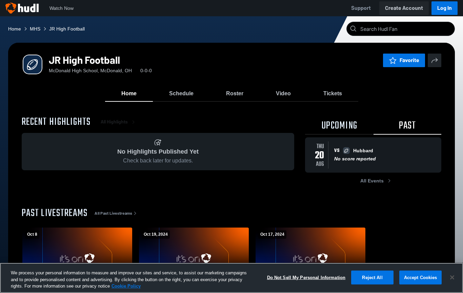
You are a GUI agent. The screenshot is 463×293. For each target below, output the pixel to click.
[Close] (452, 277)
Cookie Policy (126, 286)
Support (361, 8)
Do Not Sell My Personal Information (306, 277)
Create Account (404, 8)
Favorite (409, 60)
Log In (444, 8)
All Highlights (114, 122)
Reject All (372, 277)
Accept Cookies (420, 277)
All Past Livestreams (113, 213)
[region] (231, 278)
